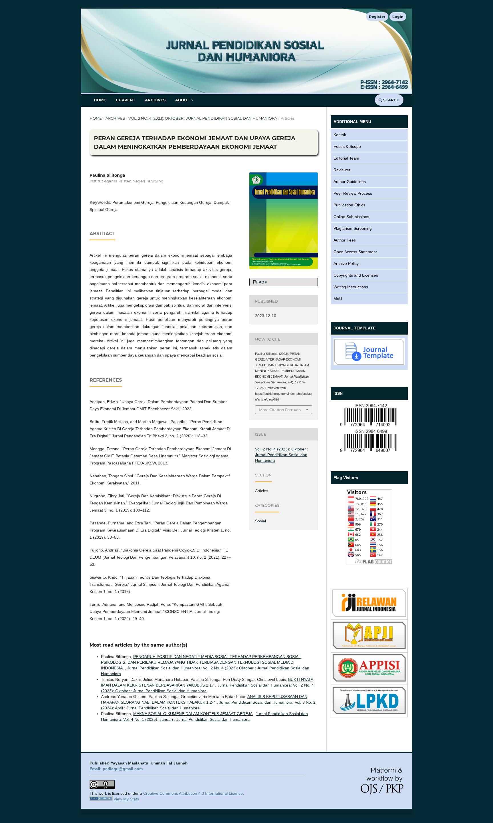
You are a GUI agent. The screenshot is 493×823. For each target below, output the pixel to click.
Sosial (260, 521)
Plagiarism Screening (353, 228)
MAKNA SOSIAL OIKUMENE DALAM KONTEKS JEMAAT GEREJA (193, 713)
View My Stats (126, 799)
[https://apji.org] (369, 647)
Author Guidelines (350, 181)
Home (100, 100)
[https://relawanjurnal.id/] (369, 615)
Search (391, 100)
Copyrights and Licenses (356, 275)
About (182, 100)
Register (377, 16)
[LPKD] (369, 713)
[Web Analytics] (101, 799)
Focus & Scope (347, 146)
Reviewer (342, 170)
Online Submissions (351, 216)
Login (397, 16)
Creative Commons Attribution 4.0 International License (193, 793)
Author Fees (345, 240)
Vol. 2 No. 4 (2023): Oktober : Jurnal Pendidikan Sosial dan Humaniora (202, 118)
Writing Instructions (351, 287)
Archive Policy (346, 263)
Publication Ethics (349, 205)
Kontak (340, 134)
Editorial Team (346, 158)
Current (125, 100)
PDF (262, 282)
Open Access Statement (355, 251)
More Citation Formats (279, 409)
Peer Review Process (353, 193)
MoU (338, 298)
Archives (155, 100)
